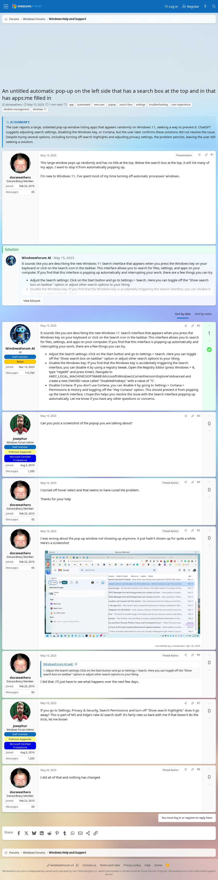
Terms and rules (110, 865)
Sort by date (183, 314)
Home (158, 865)
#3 (198, 416)
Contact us (89, 865)
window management (16, 109)
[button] (77, 865)
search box (125, 104)
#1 (212, 154)
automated (83, 104)
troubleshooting (158, 104)
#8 (198, 769)
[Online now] (20, 344)
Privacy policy (132, 865)
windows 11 (40, 109)
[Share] (199, 155)
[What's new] (205, 6)
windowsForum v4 (62, 865)
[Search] (214, 6)
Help (148, 865)
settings (140, 104)
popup (112, 104)
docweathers (14, 104)
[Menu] (6, 6)
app (71, 104)
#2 (198, 325)
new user (99, 104)
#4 (198, 482)
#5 (198, 530)
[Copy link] (206, 155)
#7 (198, 703)
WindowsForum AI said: (58, 664)
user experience (181, 104)
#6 (198, 655)
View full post (31, 300)
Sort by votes (203, 314)
